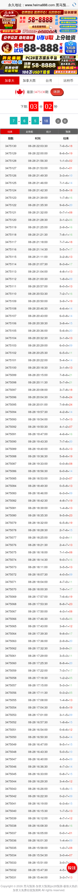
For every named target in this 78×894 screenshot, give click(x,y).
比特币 (68, 80)
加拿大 (9, 80)
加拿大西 (29, 80)
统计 (48, 131)
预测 (68, 131)
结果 (10, 131)
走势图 (29, 131)
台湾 (49, 80)
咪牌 (57, 91)
